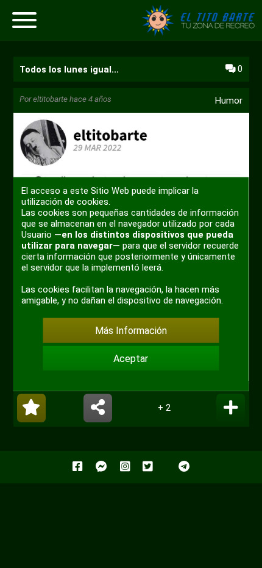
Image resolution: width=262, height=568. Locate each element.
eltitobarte (50, 99)
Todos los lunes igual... (69, 69)
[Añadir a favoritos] (31, 408)
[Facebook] (77, 467)
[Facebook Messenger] (101, 467)
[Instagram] (125, 467)
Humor (229, 100)
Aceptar (130, 358)
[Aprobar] (230, 408)
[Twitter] (147, 467)
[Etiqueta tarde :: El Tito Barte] (201, 33)
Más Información (131, 330)
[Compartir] (97, 408)
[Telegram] (184, 467)
